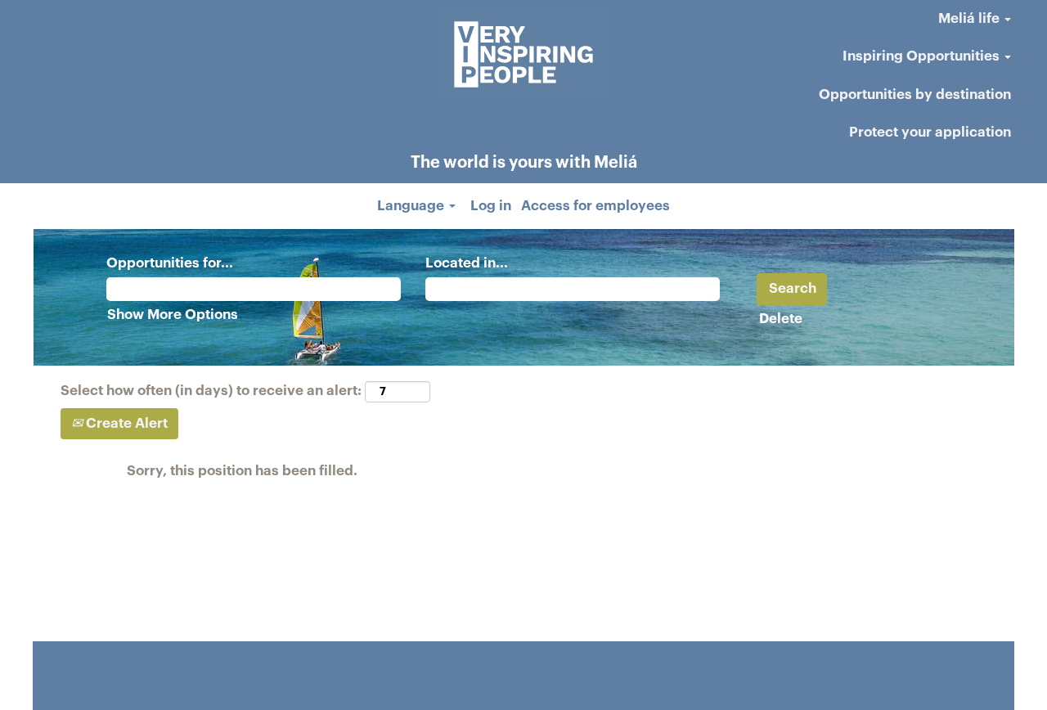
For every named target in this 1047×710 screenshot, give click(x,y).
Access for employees (595, 206)
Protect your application (930, 132)
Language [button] (412, 206)
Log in (490, 206)
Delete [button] (780, 319)
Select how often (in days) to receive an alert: (211, 391)
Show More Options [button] (172, 314)
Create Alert (125, 423)
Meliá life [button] (970, 18)
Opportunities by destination (915, 94)
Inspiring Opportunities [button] (923, 56)
